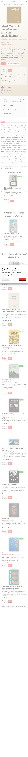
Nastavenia (6, 279)
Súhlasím (23, 279)
